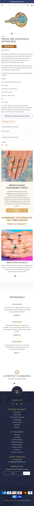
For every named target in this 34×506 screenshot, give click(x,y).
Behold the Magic (16, 210)
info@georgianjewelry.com (17, 462)
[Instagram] (17, 404)
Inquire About (8, 122)
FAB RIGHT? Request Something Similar (17, 116)
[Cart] (32, 5)
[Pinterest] (21, 404)
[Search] (28, 5)
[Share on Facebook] (2, 145)
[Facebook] (13, 404)
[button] (11, 33)
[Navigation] (2, 5)
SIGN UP (26, 473)
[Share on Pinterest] (6, 145)
